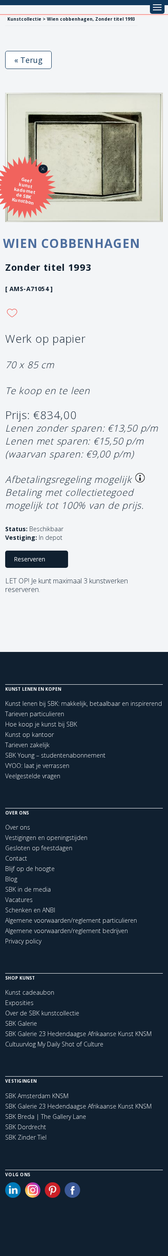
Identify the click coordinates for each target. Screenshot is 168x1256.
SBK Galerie (21, 1023)
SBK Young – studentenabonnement (55, 755)
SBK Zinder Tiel (26, 1137)
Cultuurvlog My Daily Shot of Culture (54, 1044)
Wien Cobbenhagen (71, 243)
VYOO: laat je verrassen (37, 765)
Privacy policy (23, 941)
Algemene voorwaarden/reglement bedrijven (66, 931)
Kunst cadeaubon (29, 992)
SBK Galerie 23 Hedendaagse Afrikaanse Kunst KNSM (78, 1034)
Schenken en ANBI (30, 910)
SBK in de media (28, 889)
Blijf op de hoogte (30, 868)
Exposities (19, 1003)
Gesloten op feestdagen (38, 848)
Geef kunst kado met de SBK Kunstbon (23, 191)
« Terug (28, 60)
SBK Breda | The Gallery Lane (45, 1117)
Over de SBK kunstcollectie (42, 1013)
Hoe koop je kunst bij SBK (41, 724)
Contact (16, 858)
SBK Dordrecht (25, 1127)
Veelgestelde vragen (32, 776)
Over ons (17, 827)
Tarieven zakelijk (27, 745)
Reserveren (29, 559)
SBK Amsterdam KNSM (36, 1096)
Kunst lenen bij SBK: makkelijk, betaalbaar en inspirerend (83, 703)
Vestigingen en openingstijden (46, 837)
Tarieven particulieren (34, 714)
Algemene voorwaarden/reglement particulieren (71, 920)
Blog (11, 879)
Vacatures (19, 900)
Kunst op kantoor (29, 734)
